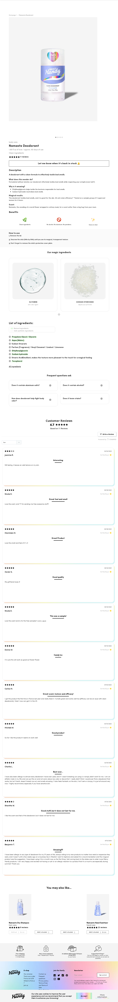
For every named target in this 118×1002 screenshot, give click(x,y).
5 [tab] (62, 137)
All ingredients (15, 366)
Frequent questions (42, 977)
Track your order (29, 976)
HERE (101, 983)
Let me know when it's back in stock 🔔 (59, 163)
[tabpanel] (59, 76)
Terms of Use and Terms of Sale (43, 985)
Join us (26, 985)
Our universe (28, 974)
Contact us (42, 974)
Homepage (12, 15)
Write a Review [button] (108, 434)
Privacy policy (43, 981)
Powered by (107, 439)
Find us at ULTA (29, 978)
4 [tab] (60, 137)
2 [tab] (57, 137)
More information (102, 996)
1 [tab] (55, 137)
